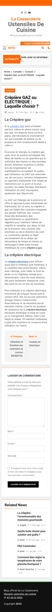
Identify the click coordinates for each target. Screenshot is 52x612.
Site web (12, 456)
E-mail (12, 443)
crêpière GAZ (17, 126)
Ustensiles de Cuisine (26, 27)
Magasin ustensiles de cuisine (20, 593)
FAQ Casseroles (26, 546)
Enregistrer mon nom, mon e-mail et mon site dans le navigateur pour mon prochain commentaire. (25, 472)
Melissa (11, 112)
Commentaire (15, 395)
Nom (11, 431)
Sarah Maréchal (27, 569)
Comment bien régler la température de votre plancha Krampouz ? (31, 561)
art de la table (14, 597)
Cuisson (10, 90)
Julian (22, 539)
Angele (23, 525)
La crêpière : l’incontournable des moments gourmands (29, 516)
